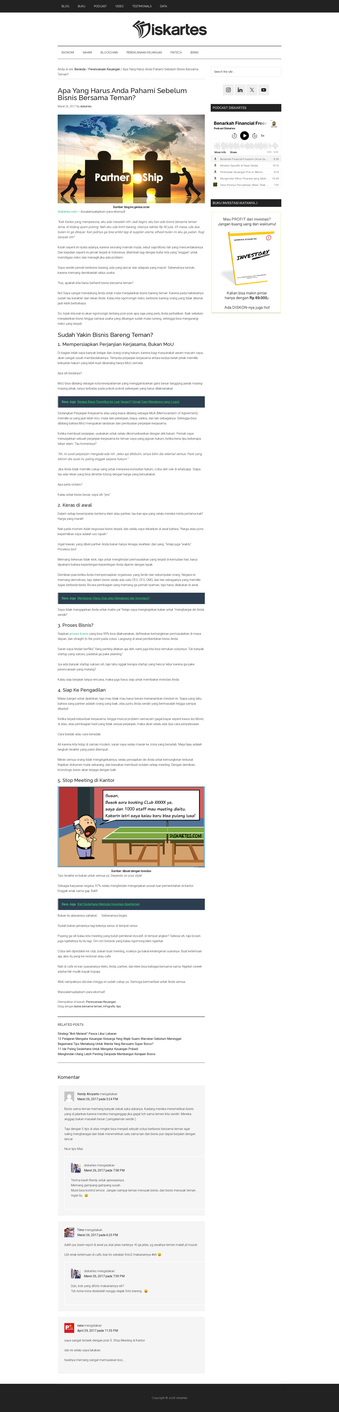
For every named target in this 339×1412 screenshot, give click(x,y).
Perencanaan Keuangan (101, 1001)
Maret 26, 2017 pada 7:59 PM (104, 1276)
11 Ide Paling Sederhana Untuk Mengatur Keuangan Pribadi (98, 1049)
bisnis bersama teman (88, 1006)
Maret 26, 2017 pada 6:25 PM (97, 1235)
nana (80, 1325)
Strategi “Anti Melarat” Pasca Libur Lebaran (87, 1034)
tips (118, 1006)
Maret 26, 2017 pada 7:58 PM (104, 1170)
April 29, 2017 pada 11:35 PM (97, 1330)
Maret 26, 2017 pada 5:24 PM (97, 1099)
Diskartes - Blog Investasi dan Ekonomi (169, 29)
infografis (109, 1006)
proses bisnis (78, 634)
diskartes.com (67, 211)
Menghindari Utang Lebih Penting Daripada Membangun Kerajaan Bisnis (106, 1054)
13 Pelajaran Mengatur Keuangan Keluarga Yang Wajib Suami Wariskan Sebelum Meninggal (119, 1039)
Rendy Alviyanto (88, 1094)
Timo (80, 1230)
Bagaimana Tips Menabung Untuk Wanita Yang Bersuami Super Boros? (105, 1044)
